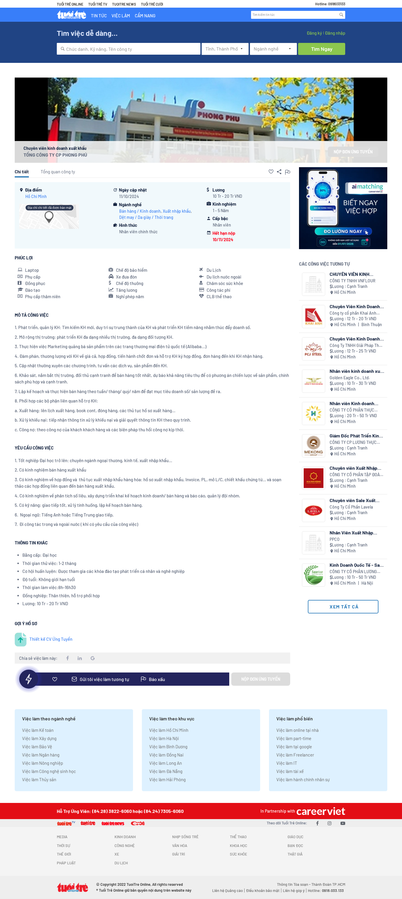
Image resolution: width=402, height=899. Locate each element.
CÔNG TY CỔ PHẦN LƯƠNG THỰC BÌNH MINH (353, 572)
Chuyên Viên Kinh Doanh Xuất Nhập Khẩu (355, 306)
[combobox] (128, 49)
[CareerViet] (320, 811)
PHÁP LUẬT (66, 863)
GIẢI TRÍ (178, 854)
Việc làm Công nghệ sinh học (49, 771)
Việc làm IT (286, 763)
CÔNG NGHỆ (124, 845)
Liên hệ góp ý (294, 890)
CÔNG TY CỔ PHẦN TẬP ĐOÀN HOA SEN (356, 475)
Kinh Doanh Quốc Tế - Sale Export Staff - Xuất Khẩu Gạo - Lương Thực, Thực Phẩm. (356, 565)
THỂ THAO (238, 836)
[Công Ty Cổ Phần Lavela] (313, 510)
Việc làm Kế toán (38, 730)
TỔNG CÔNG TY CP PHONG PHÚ (55, 154)
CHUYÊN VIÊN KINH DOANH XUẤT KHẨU (350, 274)
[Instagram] (330, 823)
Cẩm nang (145, 15)
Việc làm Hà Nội (164, 738)
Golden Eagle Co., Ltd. (350, 377)
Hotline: (326, 890)
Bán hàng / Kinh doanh (140, 211)
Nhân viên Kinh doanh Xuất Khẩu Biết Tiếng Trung (352, 403)
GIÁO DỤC (295, 836)
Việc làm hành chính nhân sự (303, 779)
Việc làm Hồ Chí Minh (168, 730)
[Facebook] (317, 823)
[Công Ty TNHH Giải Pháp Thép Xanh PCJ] (313, 349)
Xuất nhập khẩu (177, 211)
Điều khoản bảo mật (263, 890)
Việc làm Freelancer (295, 754)
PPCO (335, 539)
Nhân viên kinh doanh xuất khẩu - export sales (357, 371)
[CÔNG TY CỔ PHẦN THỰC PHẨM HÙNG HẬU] (313, 413)
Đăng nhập (335, 33)
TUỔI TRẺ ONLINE (70, 4)
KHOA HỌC (238, 845)
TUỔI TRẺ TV (97, 4)
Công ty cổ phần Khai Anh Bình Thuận (353, 313)
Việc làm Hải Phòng (167, 779)
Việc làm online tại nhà (297, 730)
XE (116, 854)
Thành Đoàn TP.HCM (328, 884)
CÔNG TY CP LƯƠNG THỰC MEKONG (353, 442)
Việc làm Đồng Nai (166, 754)
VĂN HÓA (179, 845)
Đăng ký (314, 33)
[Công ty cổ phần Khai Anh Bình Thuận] (313, 316)
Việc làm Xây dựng (39, 738)
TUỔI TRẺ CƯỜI (152, 4)
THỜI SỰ (63, 845)
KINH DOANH (125, 836)
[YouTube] (342, 823)
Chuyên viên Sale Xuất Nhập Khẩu (353, 500)
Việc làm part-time (293, 738)
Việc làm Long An (165, 763)
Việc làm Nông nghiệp (42, 763)
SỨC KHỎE (238, 854)
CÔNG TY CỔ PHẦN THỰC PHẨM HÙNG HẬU (352, 410)
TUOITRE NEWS (124, 4)
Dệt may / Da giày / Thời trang (146, 217)
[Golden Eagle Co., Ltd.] (313, 381)
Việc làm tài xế (290, 771)
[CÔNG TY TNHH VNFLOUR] (313, 284)
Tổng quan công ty (58, 171)
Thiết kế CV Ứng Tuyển (50, 639)
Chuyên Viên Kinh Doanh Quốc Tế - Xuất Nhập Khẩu (356, 338)
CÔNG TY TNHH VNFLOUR (353, 280)
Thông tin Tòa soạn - (294, 884)
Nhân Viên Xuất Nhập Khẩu (351, 532)
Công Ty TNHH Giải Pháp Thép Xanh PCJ (357, 345)
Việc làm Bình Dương (168, 746)
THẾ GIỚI (64, 854)
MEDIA (62, 836)
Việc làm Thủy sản (39, 779)
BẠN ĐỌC (295, 845)
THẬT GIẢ (295, 854)
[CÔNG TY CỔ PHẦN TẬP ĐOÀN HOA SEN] (313, 478)
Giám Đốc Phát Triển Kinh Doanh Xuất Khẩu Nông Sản (356, 435)
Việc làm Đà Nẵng (165, 771)
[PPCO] (313, 542)
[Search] (341, 15)
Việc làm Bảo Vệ (37, 746)
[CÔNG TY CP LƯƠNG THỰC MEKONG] (313, 446)
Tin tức (99, 15)
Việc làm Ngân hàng (40, 754)
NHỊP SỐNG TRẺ (185, 836)
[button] (271, 171)
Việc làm (121, 15)
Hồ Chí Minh (36, 196)
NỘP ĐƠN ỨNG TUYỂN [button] (353, 151)
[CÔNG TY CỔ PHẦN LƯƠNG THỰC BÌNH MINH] (313, 575)
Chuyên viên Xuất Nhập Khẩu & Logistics (353, 468)
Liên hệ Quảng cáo (227, 890)
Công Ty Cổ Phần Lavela (351, 506)
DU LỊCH (121, 863)
